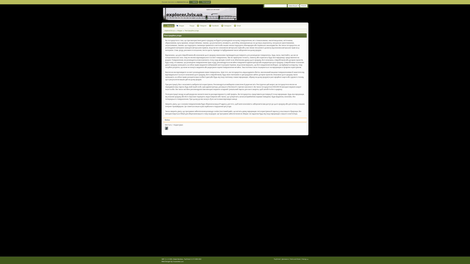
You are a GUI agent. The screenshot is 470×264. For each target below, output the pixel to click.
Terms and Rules (295, 259)
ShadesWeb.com (178, 261)
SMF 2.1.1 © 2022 (167, 259)
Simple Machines (178, 259)
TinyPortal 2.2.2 (188, 259)
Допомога (285, 259)
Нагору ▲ (305, 259)
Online (167, 120)
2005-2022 (198, 259)
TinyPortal (277, 259)
